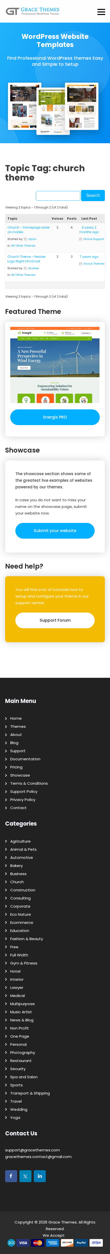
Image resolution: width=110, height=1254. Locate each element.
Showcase (20, 775)
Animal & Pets (23, 849)
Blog (14, 742)
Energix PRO (55, 417)
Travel (16, 1101)
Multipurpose (22, 1003)
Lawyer (16, 987)
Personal (18, 1044)
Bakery (16, 865)
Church (17, 882)
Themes (18, 726)
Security (18, 1068)
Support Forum (55, 620)
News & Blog (22, 1020)
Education (19, 930)
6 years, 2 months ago (89, 229)
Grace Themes (62, 1222)
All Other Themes (23, 246)
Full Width (19, 955)
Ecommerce (21, 922)
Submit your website (55, 531)
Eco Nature (20, 914)
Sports (16, 1085)
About (16, 734)
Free (14, 947)
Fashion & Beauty (26, 938)
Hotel (15, 971)
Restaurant (21, 1060)
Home (16, 718)
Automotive (21, 857)
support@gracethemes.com (32, 1150)
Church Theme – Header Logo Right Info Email (26, 258)
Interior (17, 979)
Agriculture (20, 841)
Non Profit (19, 1028)
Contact (18, 807)
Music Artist (21, 1012)
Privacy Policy (22, 799)
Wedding (18, 1109)
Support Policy (23, 791)
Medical (17, 995)
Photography (22, 1052)
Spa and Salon (24, 1077)
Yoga (15, 1117)
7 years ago (89, 256)
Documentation (25, 759)
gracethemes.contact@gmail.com (38, 1156)
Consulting (20, 898)
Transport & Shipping (30, 1093)
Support (18, 750)
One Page (19, 1036)
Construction (22, 890)
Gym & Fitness (23, 963)
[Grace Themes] (32, 13)
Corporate (20, 906)
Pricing (16, 767)
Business (18, 873)
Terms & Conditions (29, 783)
